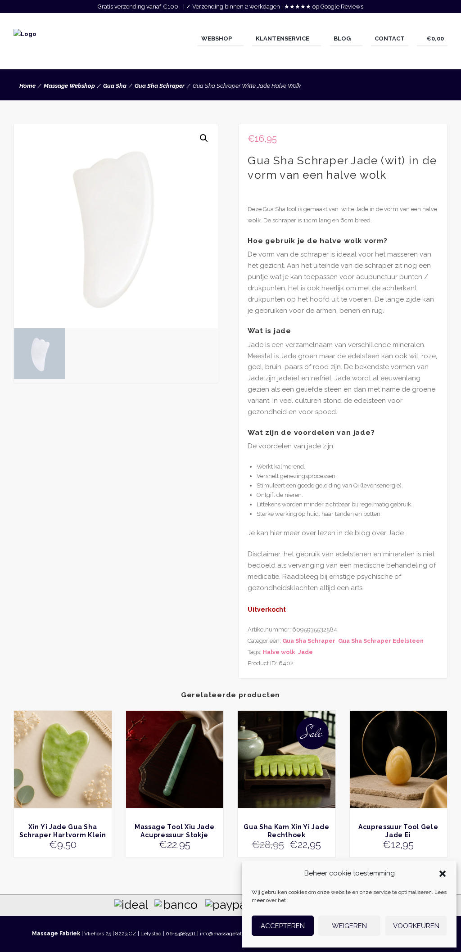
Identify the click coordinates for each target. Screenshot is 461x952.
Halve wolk (278, 652)
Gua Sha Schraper (160, 85)
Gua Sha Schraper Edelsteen (381, 640)
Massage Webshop (69, 85)
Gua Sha (115, 85)
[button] (442, 873)
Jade (305, 652)
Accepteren (283, 926)
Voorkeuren (416, 926)
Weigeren (349, 926)
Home (27, 85)
